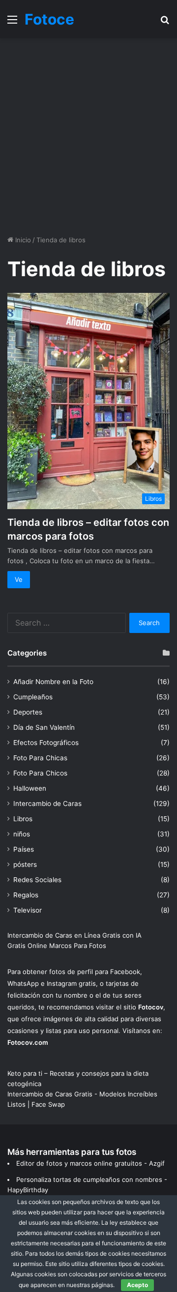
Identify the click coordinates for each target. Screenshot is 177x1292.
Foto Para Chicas (40, 758)
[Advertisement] (88, 136)
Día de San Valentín (44, 727)
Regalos (25, 895)
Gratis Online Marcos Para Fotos (56, 945)
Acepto (137, 1285)
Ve (19, 579)
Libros (22, 819)
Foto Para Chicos (40, 773)
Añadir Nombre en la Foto (53, 682)
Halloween (29, 788)
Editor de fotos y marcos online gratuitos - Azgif (90, 1163)
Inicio (22, 240)
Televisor (27, 910)
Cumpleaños (33, 697)
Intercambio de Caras (47, 803)
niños (21, 834)
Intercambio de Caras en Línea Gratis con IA (74, 935)
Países (23, 849)
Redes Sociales (37, 880)
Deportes (27, 712)
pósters (25, 864)
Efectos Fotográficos (46, 742)
